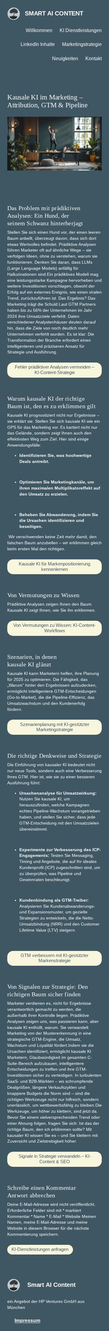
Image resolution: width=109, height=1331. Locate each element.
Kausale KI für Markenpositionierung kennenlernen (54, 566)
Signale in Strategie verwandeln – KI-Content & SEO (54, 1159)
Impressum (27, 1320)
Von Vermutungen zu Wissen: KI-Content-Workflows (54, 628)
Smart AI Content (54, 13)
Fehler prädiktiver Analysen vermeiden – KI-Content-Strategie (54, 370)
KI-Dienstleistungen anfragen (40, 1249)
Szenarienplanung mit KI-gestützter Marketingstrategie (54, 727)
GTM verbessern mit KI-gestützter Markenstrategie (54, 958)
